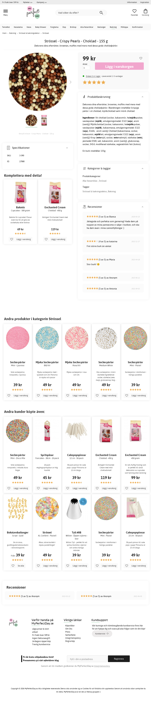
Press (67, 631)
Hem (4, 33)
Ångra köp (70, 641)
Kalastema (18, 27)
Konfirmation (137, 27)
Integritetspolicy (73, 638)
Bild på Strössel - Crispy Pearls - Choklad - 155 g (36, 134)
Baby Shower (40, 27)
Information (132, 2)
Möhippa (124, 27)
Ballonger (101, 27)
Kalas (29, 27)
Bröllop (73, 27)
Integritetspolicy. (102, 666)
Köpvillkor (70, 625)
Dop (64, 27)
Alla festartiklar (86, 27)
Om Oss (68, 628)
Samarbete (70, 635)
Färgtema (54, 27)
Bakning (113, 27)
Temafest (6, 27)
